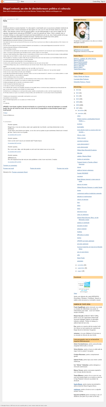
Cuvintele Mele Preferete (81, 79)
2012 (77, 93)
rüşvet (79, 167)
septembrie (81, 268)
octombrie (81, 265)
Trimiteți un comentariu (10, 165)
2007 (77, 108)
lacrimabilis (80, 127)
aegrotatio (80, 261)
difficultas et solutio (83, 235)
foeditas (79, 232)
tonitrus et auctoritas (83, 159)
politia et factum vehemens (85, 170)
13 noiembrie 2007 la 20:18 (14, 143)
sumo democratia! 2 (83, 144)
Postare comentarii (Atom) (20, 172)
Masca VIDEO (78, 67)
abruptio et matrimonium (84, 196)
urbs (78, 255)
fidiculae (79, 153)
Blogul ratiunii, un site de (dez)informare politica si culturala (36, 8)
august (80, 271)
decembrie (81, 110)
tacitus (79, 238)
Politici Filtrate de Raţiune (81, 76)
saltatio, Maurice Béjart (84, 156)
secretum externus (82, 141)
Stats (75, 293)
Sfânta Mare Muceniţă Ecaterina (87, 150)
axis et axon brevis (83, 252)
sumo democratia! (82, 147)
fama (5, 21)
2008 (77, 105)
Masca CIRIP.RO (79, 60)
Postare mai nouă (8, 168)
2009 (77, 102)
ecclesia (79, 124)
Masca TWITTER (79, 65)
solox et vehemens (83, 214)
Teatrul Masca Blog (79, 69)
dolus (78, 205)
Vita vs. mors (81, 135)
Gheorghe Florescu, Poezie (82, 82)
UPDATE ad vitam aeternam (85, 241)
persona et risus (82, 211)
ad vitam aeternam (82, 244)
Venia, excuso (81, 138)
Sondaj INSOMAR (82, 173)
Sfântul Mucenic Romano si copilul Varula (89, 187)
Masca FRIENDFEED (80, 64)
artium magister (82, 229)
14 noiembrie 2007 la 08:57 (14, 151)
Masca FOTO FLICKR (80, 62)
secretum (80, 176)
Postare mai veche (62, 168)
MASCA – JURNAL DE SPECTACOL (85, 58)
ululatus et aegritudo (83, 222)
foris (78, 202)
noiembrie (81, 113)
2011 (77, 96)
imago (79, 190)
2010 (77, 99)
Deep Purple (81, 258)
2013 (77, 90)
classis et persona (82, 199)
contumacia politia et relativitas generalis (89, 193)
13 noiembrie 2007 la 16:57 (14, 134)
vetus (79, 116)
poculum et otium (82, 225)
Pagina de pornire (35, 168)
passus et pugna (82, 184)
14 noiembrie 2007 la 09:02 (14, 161)
